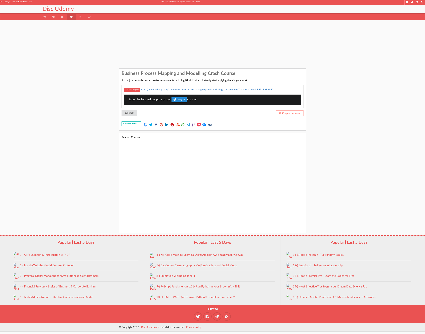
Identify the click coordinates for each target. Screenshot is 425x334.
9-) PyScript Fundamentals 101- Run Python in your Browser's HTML (198, 286)
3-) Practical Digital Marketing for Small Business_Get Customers (59, 276)
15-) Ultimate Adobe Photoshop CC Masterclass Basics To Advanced (334, 297)
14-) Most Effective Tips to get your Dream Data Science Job (330, 286)
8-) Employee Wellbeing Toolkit (175, 276)
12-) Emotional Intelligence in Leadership (318, 265)
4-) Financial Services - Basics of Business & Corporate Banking (58, 286)
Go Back (129, 113)
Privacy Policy (194, 327)
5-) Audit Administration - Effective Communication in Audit (56, 297)
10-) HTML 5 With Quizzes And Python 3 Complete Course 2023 (196, 297)
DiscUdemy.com (150, 327)
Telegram (181, 100)
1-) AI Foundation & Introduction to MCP (45, 254)
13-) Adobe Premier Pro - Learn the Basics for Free (323, 276)
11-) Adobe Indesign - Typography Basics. (318, 254)
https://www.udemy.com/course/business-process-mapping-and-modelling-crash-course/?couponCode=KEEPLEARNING (207, 89)
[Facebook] (407, 2)
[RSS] (422, 2)
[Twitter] (412, 2)
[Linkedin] (417, 2)
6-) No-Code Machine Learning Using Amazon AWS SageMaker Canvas (199, 254)
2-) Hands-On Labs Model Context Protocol (47, 265)
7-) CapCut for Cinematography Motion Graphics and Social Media (196, 265)
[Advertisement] (212, 45)
